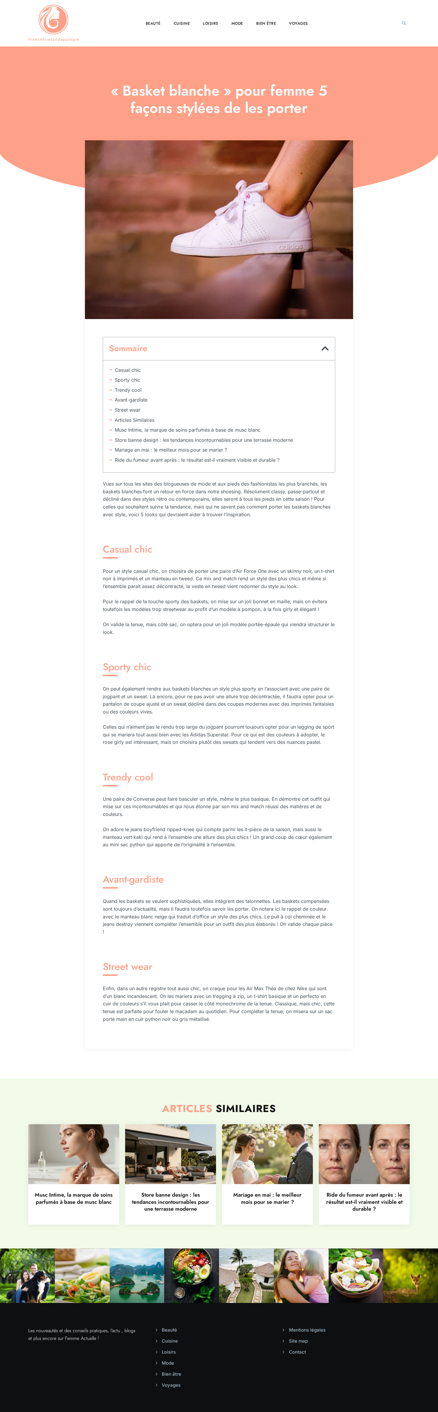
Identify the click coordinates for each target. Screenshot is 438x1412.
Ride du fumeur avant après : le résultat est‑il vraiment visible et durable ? (197, 460)
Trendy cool (128, 390)
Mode (237, 23)
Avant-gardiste (131, 400)
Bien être (266, 23)
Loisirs (210, 23)
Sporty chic (127, 380)
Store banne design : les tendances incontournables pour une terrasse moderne (204, 440)
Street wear (127, 410)
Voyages (298, 23)
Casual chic (128, 370)
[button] (404, 23)
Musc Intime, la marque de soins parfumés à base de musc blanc (187, 430)
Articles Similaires (134, 420)
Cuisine (182, 23)
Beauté (153, 23)
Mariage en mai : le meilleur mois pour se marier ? (171, 450)
